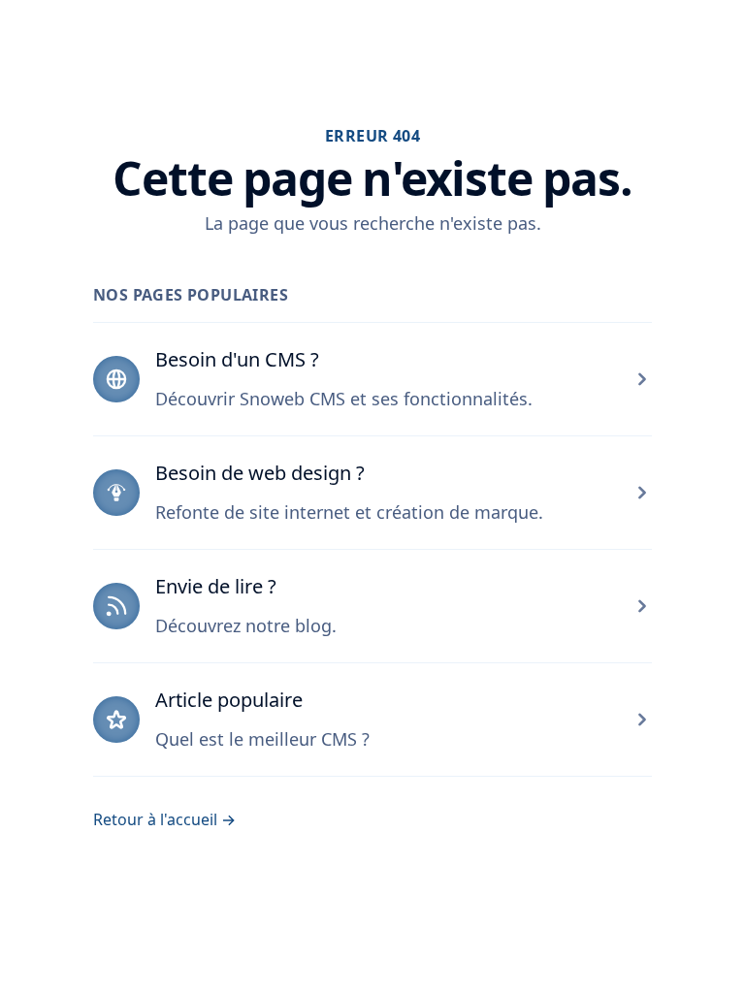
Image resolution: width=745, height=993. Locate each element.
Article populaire (229, 700)
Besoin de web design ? (260, 473)
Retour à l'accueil (164, 819)
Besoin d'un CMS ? (237, 359)
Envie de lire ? (215, 586)
